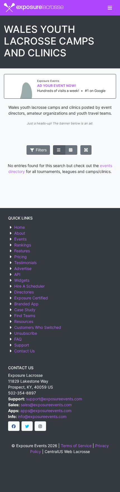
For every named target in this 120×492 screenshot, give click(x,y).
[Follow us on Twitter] (27, 426)
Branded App (26, 303)
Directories (24, 292)
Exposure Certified (31, 297)
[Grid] (71, 150)
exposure (39, 7)
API (17, 274)
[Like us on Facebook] (14, 426)
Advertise (23, 268)
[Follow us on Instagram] (40, 426)
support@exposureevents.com (54, 398)
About (19, 233)
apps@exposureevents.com (45, 410)
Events (20, 239)
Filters (41, 149)
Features (22, 250)
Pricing (20, 256)
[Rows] (59, 150)
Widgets (21, 280)
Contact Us (24, 350)
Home (19, 227)
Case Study (24, 309)
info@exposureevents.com (42, 416)
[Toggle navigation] (110, 7)
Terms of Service (76, 445)
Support (21, 345)
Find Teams (24, 315)
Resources (23, 321)
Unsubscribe (25, 333)
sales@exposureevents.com (46, 404)
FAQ (18, 339)
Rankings (22, 244)
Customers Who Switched (37, 327)
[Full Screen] (86, 150)
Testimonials (25, 262)
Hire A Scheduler (29, 286)
